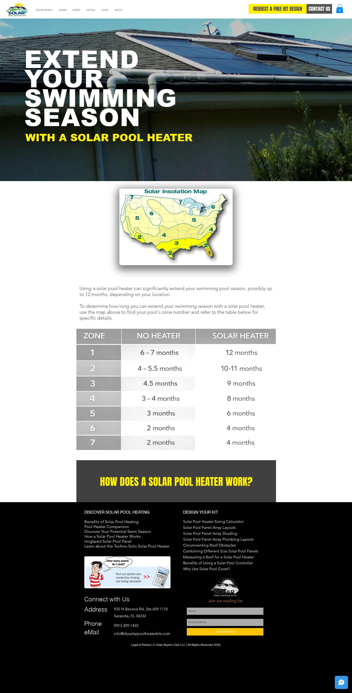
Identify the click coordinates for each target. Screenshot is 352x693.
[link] (339, 8)
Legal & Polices (141, 644)
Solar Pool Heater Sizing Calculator (213, 521)
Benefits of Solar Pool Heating (111, 521)
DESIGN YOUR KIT (200, 512)
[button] (44, 10)
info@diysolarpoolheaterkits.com (142, 633)
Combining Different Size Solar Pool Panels (220, 551)
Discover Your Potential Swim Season (117, 531)
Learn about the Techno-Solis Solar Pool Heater (126, 546)
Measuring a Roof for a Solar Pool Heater (219, 557)
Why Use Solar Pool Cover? (206, 568)
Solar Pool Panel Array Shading (210, 533)
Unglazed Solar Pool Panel (108, 541)
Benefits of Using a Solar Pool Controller (218, 563)
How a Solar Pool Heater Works (112, 536)
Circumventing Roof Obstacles (209, 545)
